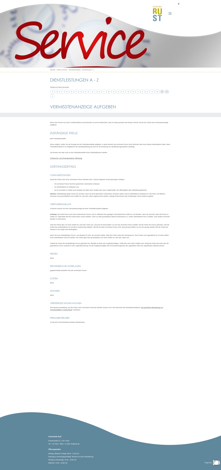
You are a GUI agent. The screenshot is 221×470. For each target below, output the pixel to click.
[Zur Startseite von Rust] (157, 13)
